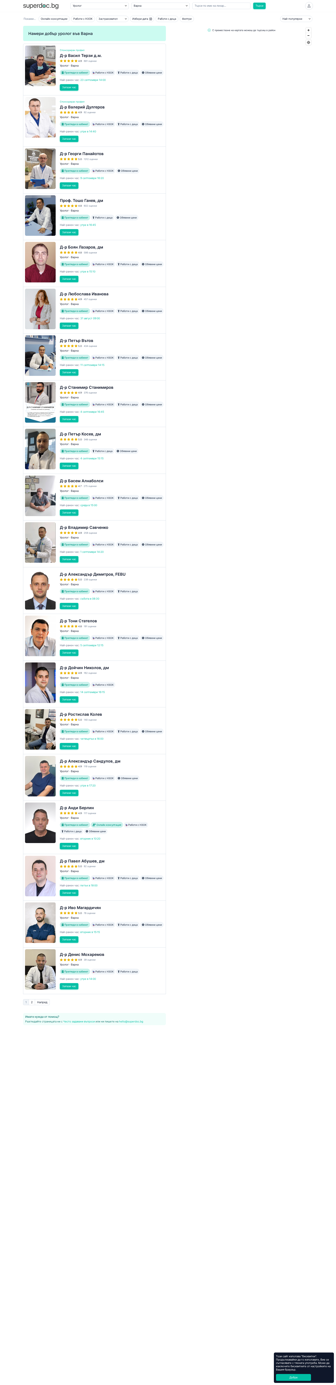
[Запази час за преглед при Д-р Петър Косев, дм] (94, 450)
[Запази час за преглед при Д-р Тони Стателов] (94, 637)
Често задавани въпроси (79, 1021)
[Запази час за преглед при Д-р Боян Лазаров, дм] (94, 263)
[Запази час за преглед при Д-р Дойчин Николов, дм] (94, 684)
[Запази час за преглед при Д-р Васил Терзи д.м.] (94, 69)
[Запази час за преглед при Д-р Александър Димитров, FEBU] (94, 590)
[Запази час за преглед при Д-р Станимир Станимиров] (94, 403)
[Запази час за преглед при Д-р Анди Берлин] (94, 827)
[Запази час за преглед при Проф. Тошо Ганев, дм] (94, 217)
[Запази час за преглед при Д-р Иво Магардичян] (94, 924)
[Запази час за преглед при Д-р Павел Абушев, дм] (94, 877)
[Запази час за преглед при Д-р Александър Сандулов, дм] (94, 777)
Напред (42, 1002)
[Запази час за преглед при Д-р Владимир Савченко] (94, 543)
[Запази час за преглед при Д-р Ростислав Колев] (94, 730)
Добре (293, 1377)
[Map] (241, 441)
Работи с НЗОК (83, 18)
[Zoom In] (308, 30)
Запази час (69, 87)
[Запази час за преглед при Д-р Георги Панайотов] (94, 170)
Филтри (187, 18)
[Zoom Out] (308, 35)
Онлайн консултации (54, 18)
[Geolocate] (308, 42)
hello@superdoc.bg (131, 1021)
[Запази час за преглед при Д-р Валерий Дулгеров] (94, 121)
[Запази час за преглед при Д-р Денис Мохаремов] (94, 970)
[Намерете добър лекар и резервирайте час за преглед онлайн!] (40, 5)
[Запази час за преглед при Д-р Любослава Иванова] (94, 310)
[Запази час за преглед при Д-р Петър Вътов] (94, 357)
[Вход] (309, 6)
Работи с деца (167, 18)
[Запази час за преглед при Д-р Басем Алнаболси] (94, 497)
